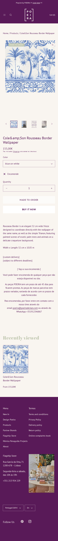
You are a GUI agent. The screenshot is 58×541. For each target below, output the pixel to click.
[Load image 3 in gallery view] (34, 124)
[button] (4, 15)
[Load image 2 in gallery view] (24, 124)
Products (14, 33)
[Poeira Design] (29, 15)
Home (5, 33)
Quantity (7, 181)
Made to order (29, 199)
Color (5, 157)
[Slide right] (51, 124)
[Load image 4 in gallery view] (44, 124)
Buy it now (29, 209)
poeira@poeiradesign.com (25, 308)
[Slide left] (6, 124)
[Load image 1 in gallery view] (13, 124)
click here (36, 3)
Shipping (16, 151)
